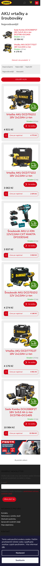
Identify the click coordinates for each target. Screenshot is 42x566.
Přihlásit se (9, 499)
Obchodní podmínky (8, 519)
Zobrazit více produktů (20, 60)
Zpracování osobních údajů (10, 522)
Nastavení (20, 553)
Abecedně (19, 72)
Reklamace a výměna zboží (10, 516)
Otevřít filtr (21, 79)
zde (3, 547)
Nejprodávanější (8, 72)
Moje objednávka (7, 525)
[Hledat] (24, 3)
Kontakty (4, 513)
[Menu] (36, 3)
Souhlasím (20, 560)
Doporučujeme (7, 67)
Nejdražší (28, 67)
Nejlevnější (19, 67)
